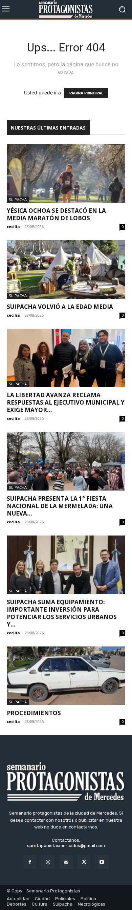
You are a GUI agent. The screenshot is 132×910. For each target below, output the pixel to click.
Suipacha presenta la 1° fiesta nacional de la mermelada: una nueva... (60, 506)
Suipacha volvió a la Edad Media (60, 307)
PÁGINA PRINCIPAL (86, 93)
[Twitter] (84, 862)
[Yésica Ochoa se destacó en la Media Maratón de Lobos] (66, 173)
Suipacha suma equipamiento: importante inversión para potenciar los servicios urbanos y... (62, 613)
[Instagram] (47, 862)
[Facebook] (30, 862)
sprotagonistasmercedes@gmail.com (66, 845)
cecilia (13, 226)
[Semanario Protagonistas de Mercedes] (66, 9)
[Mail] (65, 862)
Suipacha (18, 199)
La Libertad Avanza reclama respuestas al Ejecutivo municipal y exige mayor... (66, 402)
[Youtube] (102, 862)
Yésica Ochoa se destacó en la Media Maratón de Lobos (56, 214)
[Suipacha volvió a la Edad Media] (66, 269)
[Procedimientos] (66, 675)
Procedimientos (34, 713)
